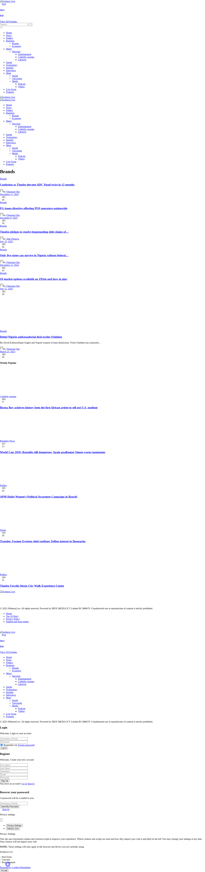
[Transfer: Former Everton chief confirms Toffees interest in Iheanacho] (102, 515)
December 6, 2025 (9, 218)
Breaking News (7, 441)
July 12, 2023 (6, 288)
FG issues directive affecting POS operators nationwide (33, 208)
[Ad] (54, 605)
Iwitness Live (13, 829)
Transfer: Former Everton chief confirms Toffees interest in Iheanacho (43, 541)
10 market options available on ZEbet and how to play (33, 279)
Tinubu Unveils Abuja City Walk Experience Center (32, 585)
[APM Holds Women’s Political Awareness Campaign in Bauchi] (102, 470)
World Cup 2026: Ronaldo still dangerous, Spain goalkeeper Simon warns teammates (52, 452)
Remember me (10, 745)
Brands (3, 179)
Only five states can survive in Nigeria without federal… (34, 255)
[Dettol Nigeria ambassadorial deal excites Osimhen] (102, 313)
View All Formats (8, 21)
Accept (4, 870)
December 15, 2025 (9, 194)
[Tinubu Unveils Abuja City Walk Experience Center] (102, 559)
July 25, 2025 (6, 241)
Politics (3, 485)
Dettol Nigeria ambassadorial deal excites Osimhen (31, 336)
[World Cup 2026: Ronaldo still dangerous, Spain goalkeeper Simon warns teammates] (102, 426)
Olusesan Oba (13, 191)
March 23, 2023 (7, 351)
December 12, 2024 (9, 265)
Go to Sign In (27, 783)
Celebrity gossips (8, 396)
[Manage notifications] (7, 864)
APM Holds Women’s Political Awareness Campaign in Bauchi (38, 496)
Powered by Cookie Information (15, 867)
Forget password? (26, 745)
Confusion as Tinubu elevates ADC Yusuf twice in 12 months (37, 184)
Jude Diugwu (12, 239)
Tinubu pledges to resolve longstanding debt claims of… (34, 231)
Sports (3, 530)
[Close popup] (1, 820)
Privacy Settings (14, 825)
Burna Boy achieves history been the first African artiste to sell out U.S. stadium (49, 407)
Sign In (5, 809)
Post (4, 4)
